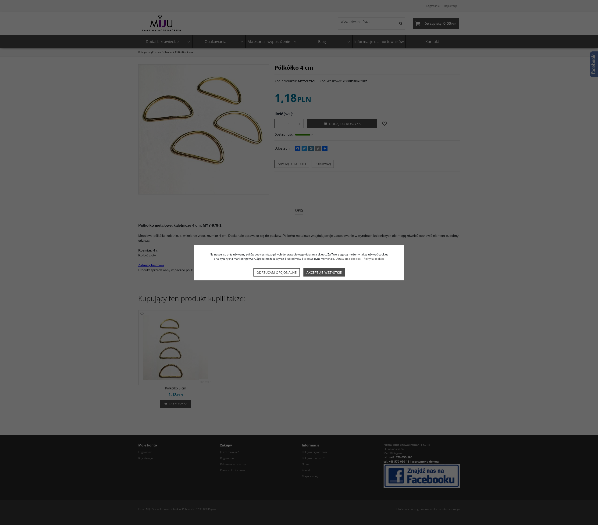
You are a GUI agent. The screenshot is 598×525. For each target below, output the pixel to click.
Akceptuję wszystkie (324, 272)
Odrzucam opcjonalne (276, 272)
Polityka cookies (374, 259)
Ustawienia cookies (348, 259)
